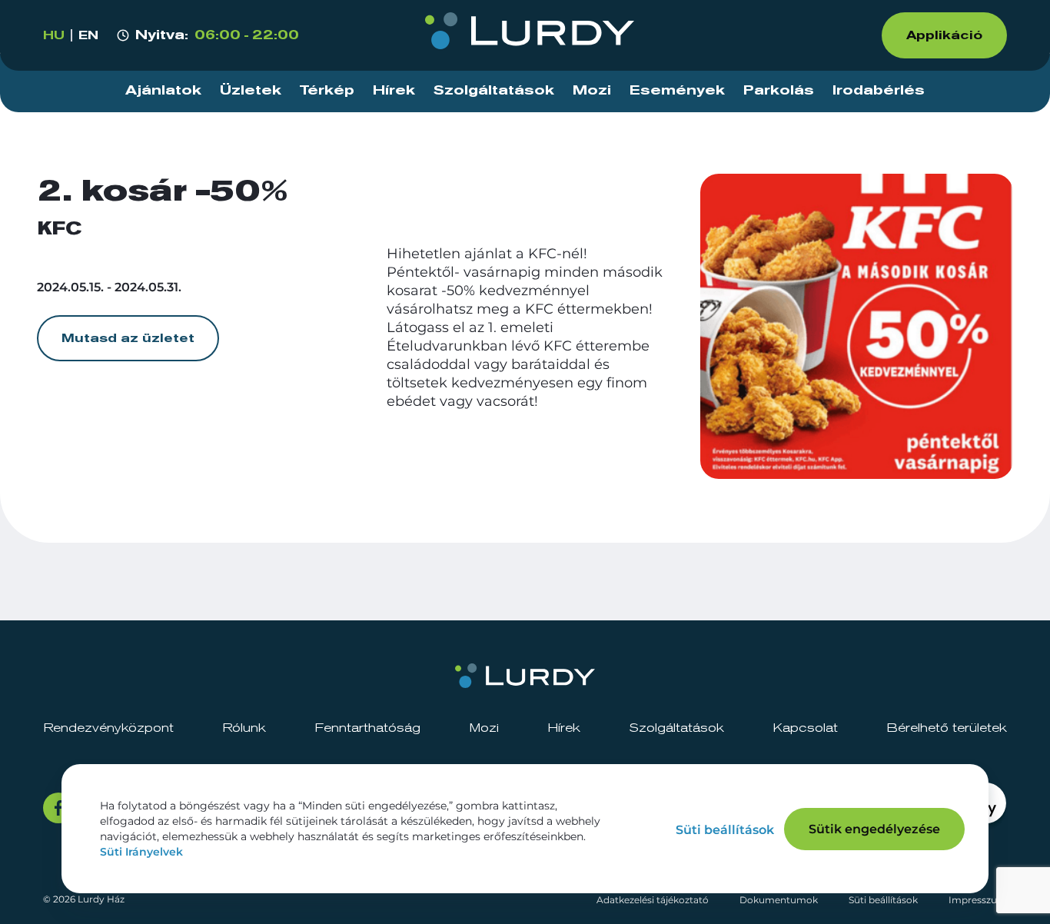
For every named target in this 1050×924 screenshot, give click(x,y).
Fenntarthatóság (367, 728)
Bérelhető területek (946, 728)
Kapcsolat (805, 728)
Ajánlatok (163, 91)
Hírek (394, 91)
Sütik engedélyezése (874, 829)
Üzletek (250, 91)
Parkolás (778, 91)
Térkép (327, 91)
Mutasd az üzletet (127, 338)
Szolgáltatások (494, 91)
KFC (59, 229)
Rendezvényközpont (108, 728)
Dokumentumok (778, 900)
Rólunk (244, 728)
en (88, 35)
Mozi (592, 91)
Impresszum (978, 900)
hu (54, 35)
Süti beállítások (883, 900)
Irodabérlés (878, 91)
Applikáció (944, 35)
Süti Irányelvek (141, 852)
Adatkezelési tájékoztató (652, 900)
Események (677, 91)
